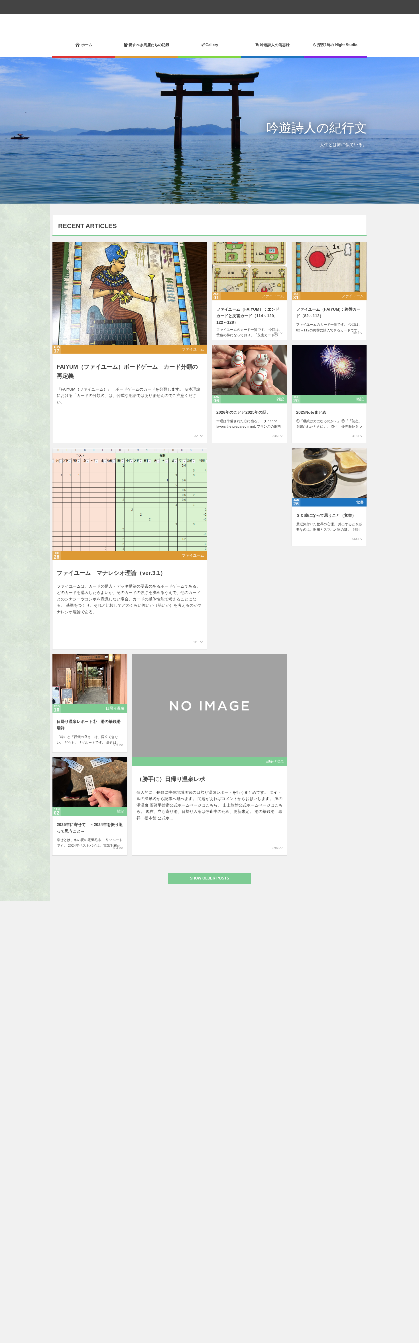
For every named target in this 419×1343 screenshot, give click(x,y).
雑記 (280, 399)
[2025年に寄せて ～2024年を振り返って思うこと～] (89, 782)
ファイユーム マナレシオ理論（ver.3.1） (111, 573)
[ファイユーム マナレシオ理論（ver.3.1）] (129, 499)
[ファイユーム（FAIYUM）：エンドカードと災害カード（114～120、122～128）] (249, 267)
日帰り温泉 (115, 708)
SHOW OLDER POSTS (209, 878)
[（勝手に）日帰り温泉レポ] (209, 705)
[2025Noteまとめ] (329, 370)
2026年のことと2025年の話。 (243, 412)
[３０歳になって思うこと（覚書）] (329, 473)
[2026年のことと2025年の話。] (249, 370)
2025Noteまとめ (311, 412)
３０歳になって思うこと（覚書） (326, 515)
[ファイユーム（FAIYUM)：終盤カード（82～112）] (329, 267)
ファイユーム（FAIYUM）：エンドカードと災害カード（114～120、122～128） (247, 316)
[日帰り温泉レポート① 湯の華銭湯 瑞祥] (89, 679)
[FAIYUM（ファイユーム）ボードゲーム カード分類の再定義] (129, 293)
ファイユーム (193, 349)
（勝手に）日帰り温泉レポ (171, 779)
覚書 (360, 502)
